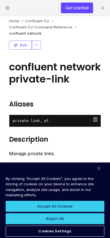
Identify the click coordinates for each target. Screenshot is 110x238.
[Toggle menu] (7, 8)
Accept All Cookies (55, 206)
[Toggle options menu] (36, 45)
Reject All (55, 218)
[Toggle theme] (103, 8)
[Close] (98, 168)
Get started (77, 7)
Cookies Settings (54, 231)
